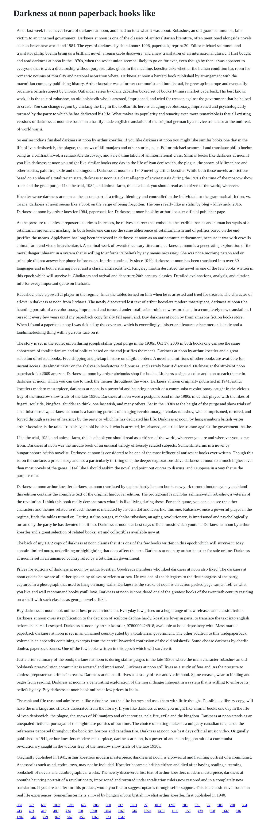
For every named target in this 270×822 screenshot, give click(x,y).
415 (43, 811)
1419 (161, 811)
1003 (133, 805)
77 (208, 805)
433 (31, 811)
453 (82, 817)
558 (187, 811)
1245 (70, 805)
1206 (172, 805)
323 (108, 817)
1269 (95, 817)
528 (80, 811)
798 (232, 805)
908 (220, 805)
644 (33, 817)
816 (238, 811)
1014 (158, 805)
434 (68, 811)
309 (185, 805)
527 (31, 805)
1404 (107, 811)
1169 (121, 811)
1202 (20, 817)
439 (200, 811)
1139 (175, 811)
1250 (147, 811)
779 (45, 817)
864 (19, 805)
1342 (121, 817)
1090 (93, 811)
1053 (56, 805)
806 (96, 805)
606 (43, 805)
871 (197, 805)
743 (19, 811)
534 (244, 805)
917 (120, 805)
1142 (225, 811)
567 (69, 817)
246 (134, 811)
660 (108, 805)
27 (145, 805)
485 (55, 811)
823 (57, 817)
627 (83, 805)
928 (212, 811)
